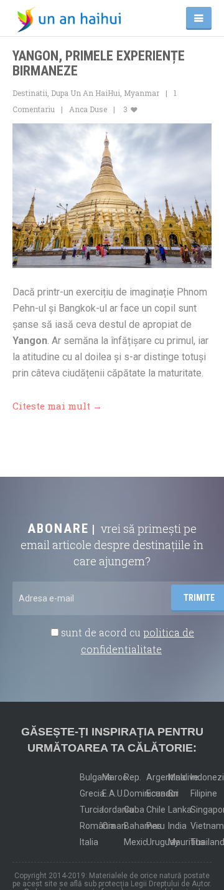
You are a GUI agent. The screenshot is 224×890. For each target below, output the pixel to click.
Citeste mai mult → (57, 406)
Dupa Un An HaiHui (85, 93)
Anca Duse (88, 109)
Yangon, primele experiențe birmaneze (98, 63)
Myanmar (141, 93)
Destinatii (29, 93)
